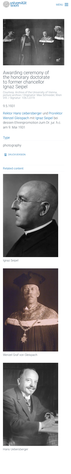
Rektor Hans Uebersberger (22, 113)
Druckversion (17, 154)
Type (6, 138)
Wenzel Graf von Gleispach (20, 355)
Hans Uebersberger (15, 449)
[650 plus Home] (35, 4)
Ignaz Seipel (44, 118)
